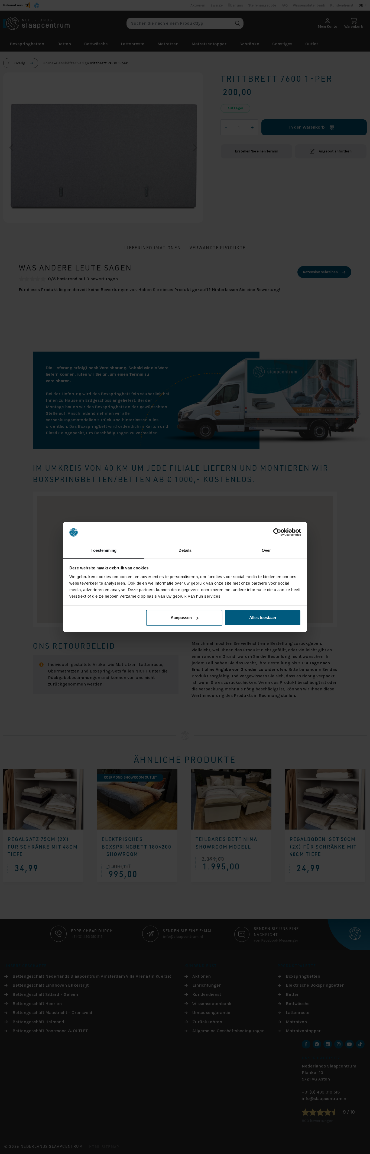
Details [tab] (185, 550)
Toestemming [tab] (103, 550)
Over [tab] (266, 550)
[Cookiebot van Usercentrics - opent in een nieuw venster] (277, 532)
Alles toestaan (262, 617)
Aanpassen (181, 617)
